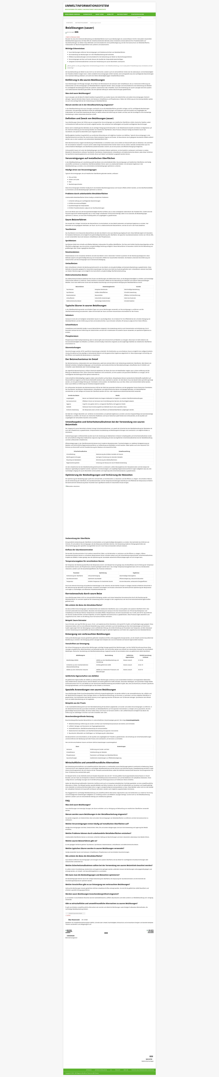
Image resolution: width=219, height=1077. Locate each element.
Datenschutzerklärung (101, 1070)
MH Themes (96, 1073)
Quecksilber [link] (140, 681)
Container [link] (110, 785)
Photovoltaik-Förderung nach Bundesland (142, 1070)
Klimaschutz (87, 14)
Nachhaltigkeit (122, 14)
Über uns (126, 1070)
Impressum (88, 1070)
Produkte (117, 1070)
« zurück (67, 915)
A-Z (111, 1070)
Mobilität (110, 14)
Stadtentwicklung (137, 14)
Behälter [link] (98, 785)
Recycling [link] (69, 460)
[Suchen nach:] (145, 17)
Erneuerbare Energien (72, 14)
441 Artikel (85, 920)
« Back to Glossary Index (72, 37)
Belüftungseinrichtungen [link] (118, 430)
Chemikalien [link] (94, 382)
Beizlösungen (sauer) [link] (102, 118)
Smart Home (99, 14)
